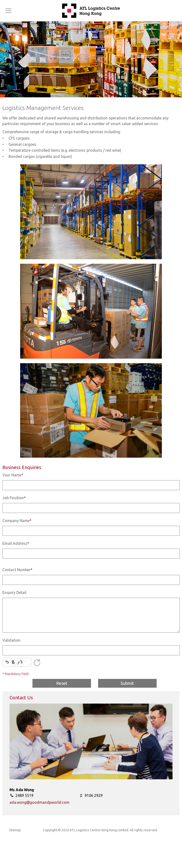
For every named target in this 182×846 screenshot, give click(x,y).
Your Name (12, 475)
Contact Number (17, 570)
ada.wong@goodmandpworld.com (39, 802)
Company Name (17, 520)
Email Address (15, 543)
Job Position (14, 498)
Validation (11, 640)
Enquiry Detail (14, 592)
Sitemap (15, 830)
